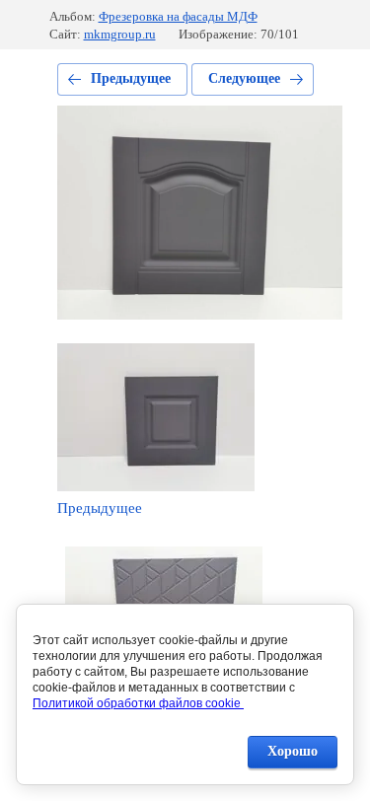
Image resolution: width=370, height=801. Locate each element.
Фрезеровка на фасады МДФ (178, 16)
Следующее (244, 78)
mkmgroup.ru (120, 34)
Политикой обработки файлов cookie (138, 703)
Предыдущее (131, 78)
